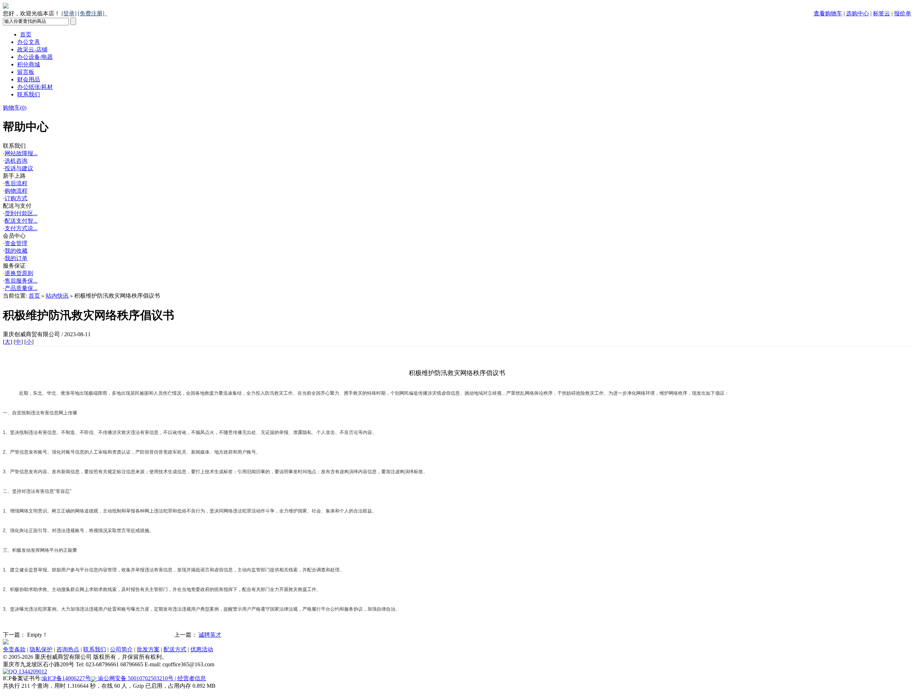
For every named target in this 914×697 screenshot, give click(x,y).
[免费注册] (92, 13)
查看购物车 (828, 13)
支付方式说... (21, 228)
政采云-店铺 (32, 49)
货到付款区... (21, 213)
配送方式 (175, 649)
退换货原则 (19, 273)
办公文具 (28, 42)
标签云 (881, 13)
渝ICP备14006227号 (66, 678)
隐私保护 (41, 649)
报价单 (902, 13)
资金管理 (16, 243)
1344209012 (32, 671)
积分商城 (28, 64)
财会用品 (28, 79)
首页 (25, 34)
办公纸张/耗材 (35, 87)
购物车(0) (14, 108)
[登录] (68, 13)
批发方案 (148, 649)
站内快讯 (57, 296)
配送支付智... (21, 221)
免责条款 (14, 649)
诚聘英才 (210, 635)
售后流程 (16, 183)
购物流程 (16, 191)
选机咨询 (16, 161)
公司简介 (121, 649)
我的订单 (16, 258)
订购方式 (16, 198)
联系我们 (28, 94)
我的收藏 (16, 251)
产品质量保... (21, 288)
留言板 (25, 72)
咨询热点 (67, 649)
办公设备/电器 (35, 57)
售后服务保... (21, 281)
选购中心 (857, 13)
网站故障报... (21, 153)
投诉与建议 (19, 168)
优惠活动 (201, 649)
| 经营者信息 (190, 678)
